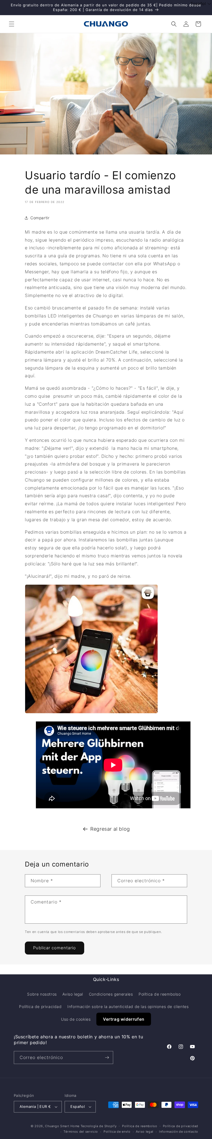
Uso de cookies (76, 1019)
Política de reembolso (160, 994)
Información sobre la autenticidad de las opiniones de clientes (128, 1006)
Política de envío (117, 1131)
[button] (12, 24)
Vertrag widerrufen (123, 1019)
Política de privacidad (40, 1006)
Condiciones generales (111, 994)
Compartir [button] (39, 217)
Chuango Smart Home (62, 1126)
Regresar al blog (110, 829)
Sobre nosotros (42, 994)
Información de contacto (178, 1131)
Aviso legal (72, 994)
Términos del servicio (80, 1131)
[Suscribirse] (107, 1057)
